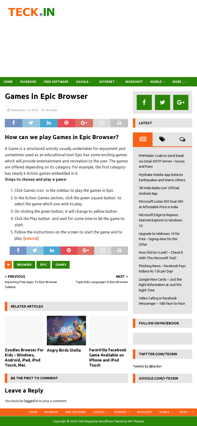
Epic (43, 264)
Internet (107, 81)
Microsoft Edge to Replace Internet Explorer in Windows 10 (160, 220)
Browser (52, 110)
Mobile (156, 81)
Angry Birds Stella (64, 350)
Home (8, 81)
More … (178, 81)
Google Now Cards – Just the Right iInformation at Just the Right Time (160, 285)
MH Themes (136, 421)
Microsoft (134, 81)
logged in (31, 401)
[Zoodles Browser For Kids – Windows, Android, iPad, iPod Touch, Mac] (24, 330)
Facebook (28, 81)
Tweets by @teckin (147, 366)
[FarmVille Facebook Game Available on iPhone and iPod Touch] (108, 330)
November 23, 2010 (24, 110)
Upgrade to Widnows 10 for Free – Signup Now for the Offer (159, 239)
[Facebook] (144, 102)
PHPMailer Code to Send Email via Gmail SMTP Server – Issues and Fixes (162, 161)
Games (60, 264)
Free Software (56, 81)
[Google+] (180, 102)
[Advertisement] (132, 38)
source (31, 238)
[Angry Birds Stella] (66, 330)
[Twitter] (162, 102)
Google (82, 81)
